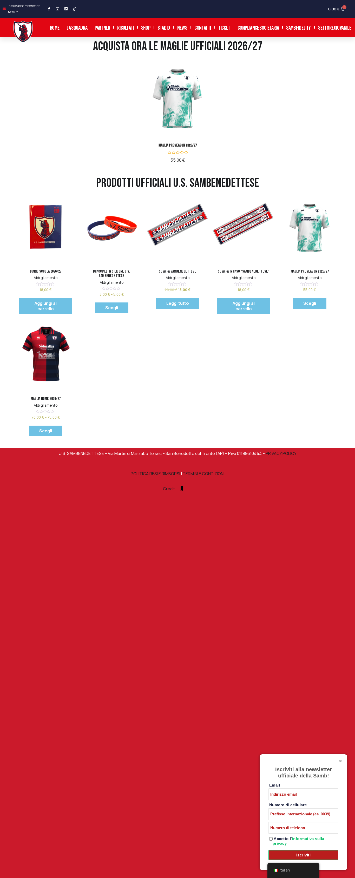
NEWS (182, 27)
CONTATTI (202, 27)
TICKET (224, 27)
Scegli (184, 103)
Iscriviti (303, 855)
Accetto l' (298, 841)
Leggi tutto (177, 303)
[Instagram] (57, 8)
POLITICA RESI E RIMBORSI (155, 474)
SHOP (145, 27)
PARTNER (102, 27)
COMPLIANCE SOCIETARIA (258, 27)
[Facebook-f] (48, 8)
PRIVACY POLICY (281, 453)
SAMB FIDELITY (298, 27)
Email (274, 785)
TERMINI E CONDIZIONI (203, 474)
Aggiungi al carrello (46, 306)
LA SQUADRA (77, 27)
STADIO (163, 27)
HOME (54, 27)
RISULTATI (125, 27)
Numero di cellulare (288, 805)
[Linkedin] (66, 8)
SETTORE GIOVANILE (334, 27)
